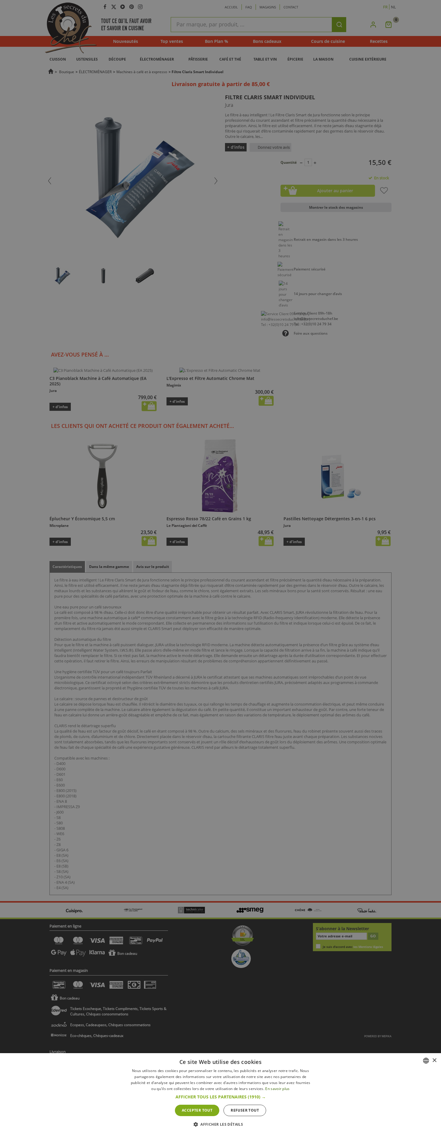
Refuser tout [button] (245, 1110)
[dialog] (220, 1094)
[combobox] (426, 1061)
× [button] (434, 1060)
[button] (221, 1097)
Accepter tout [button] (197, 1110)
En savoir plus (277, 1088)
